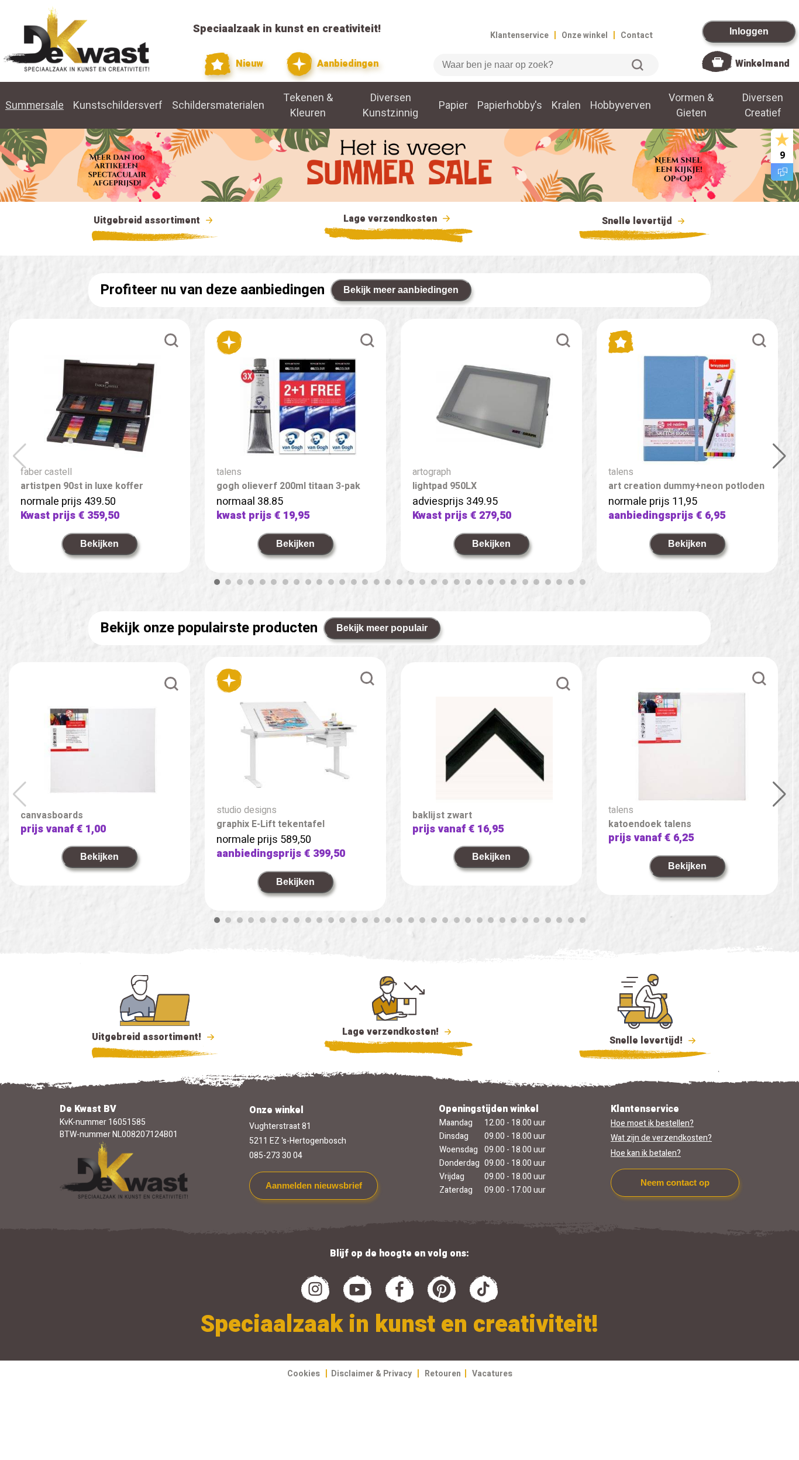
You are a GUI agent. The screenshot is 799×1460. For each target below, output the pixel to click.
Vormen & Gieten (691, 105)
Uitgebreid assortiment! (148, 1037)
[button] (217, 582)
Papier (453, 105)
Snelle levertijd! (638, 1041)
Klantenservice (519, 35)
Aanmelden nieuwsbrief (314, 1185)
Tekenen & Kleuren (308, 105)
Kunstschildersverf (118, 105)
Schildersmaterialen (218, 105)
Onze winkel (585, 35)
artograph (431, 472)
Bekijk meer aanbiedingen (401, 290)
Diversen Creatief (762, 105)
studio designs (246, 810)
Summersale (34, 105)
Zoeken (637, 64)
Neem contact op (675, 1182)
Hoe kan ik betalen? (646, 1153)
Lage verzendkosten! (391, 1032)
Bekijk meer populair (382, 628)
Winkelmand (762, 64)
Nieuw (248, 64)
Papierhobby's (509, 105)
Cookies (303, 1374)
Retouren (443, 1374)
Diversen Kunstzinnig (390, 105)
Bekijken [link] (99, 544)
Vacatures (492, 1374)
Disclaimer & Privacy (371, 1374)
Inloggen (749, 31)
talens (229, 472)
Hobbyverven (620, 105)
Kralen (566, 105)
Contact (637, 35)
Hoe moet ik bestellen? (652, 1123)
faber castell (46, 472)
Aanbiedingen (346, 64)
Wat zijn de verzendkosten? (661, 1138)
